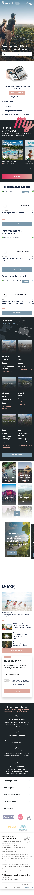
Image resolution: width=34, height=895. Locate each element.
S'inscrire (17, 691)
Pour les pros (9, 788)
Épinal (4, 403)
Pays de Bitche (23, 442)
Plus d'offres (17, 224)
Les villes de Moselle (25, 445)
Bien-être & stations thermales (17, 115)
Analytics (6, 877)
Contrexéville (6, 400)
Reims (4, 430)
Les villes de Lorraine (25, 369)
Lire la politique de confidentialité (11, 871)
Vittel (4, 396)
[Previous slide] (26, 168)
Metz (19, 356)
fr (16, 3)
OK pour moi (28, 887)
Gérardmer (22, 366)
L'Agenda (8, 107)
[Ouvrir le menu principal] (29, 3)
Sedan (20, 399)
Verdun (20, 363)
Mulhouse (5, 360)
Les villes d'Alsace (8, 372)
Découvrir (17, 176)
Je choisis (17, 887)
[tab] (3, 219)
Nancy (20, 360)
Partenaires (8, 808)
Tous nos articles (17, 93)
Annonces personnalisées (10, 880)
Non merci (5, 887)
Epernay (4, 433)
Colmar (4, 363)
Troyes (4, 442)
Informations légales (12, 795)
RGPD (17, 891)
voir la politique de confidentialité (20, 686)
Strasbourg (6, 356)
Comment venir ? (17, 455)
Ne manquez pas (10, 781)
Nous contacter (10, 802)
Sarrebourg (22, 439)
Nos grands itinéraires (13, 111)
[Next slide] (31, 168)
